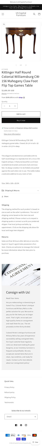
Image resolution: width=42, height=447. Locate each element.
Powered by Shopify (28, 443)
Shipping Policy (10, 397)
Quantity (4, 102)
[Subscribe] (34, 416)
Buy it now (21, 120)
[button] (2, 14)
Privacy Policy (9, 387)
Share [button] (6, 196)
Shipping (4, 93)
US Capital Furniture (18, 443)
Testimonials (9, 402)
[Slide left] (16, 65)
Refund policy (9, 392)
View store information (12, 134)
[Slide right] (26, 65)
